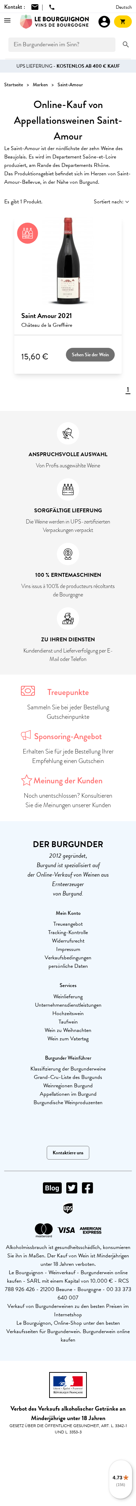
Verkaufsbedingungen (68, 957)
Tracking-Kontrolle (68, 932)
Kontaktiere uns (68, 1152)
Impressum (68, 949)
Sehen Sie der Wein (90, 354)
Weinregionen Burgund (68, 1085)
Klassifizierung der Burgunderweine (68, 1069)
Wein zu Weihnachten (68, 1030)
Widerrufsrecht (68, 941)
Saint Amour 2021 (46, 315)
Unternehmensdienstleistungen (68, 1005)
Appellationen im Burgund (68, 1094)
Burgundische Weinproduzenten (68, 1102)
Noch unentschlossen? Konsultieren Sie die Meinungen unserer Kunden (68, 800)
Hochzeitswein (68, 1013)
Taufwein (68, 1022)
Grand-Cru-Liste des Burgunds (68, 1077)
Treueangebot (68, 924)
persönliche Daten (68, 966)
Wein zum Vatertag (68, 1038)
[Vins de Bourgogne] (54, 21)
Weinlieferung (68, 996)
